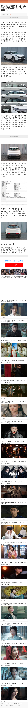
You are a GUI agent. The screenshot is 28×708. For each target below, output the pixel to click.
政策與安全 (7, 705)
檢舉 (10, 14)
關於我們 (2, 705)
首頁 (2, 1)
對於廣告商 (18, 705)
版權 (14, 705)
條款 (10, 705)
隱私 (12, 705)
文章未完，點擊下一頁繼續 (14, 261)
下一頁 (14, 265)
